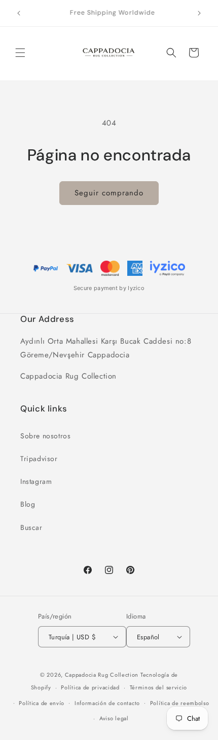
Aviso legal (114, 718)
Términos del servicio (159, 687)
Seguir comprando (109, 192)
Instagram (36, 481)
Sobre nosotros (45, 436)
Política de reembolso (179, 703)
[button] (20, 53)
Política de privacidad (90, 687)
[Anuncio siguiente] (199, 13)
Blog (27, 504)
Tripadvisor (39, 459)
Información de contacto (107, 703)
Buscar (31, 527)
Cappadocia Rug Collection (102, 675)
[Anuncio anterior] (19, 13)
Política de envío (41, 703)
